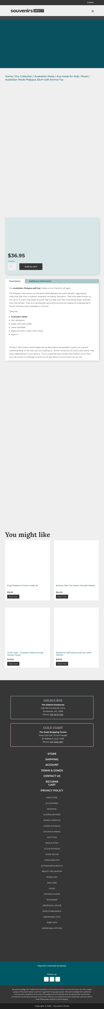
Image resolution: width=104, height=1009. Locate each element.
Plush (84, 76)
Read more (62, 597)
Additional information (40, 281)
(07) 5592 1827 (56, 742)
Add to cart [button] (13, 597)
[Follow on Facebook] (46, 979)
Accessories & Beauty (52, 483)
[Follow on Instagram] (52, 979)
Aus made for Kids (68, 76)
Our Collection (23, 76)
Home (9, 76)
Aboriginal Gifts (52, 455)
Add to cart (31, 266)
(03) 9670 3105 (56, 714)
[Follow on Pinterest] (57, 979)
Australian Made (44, 76)
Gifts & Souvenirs (51, 428)
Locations (15, 57)
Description (15, 281)
